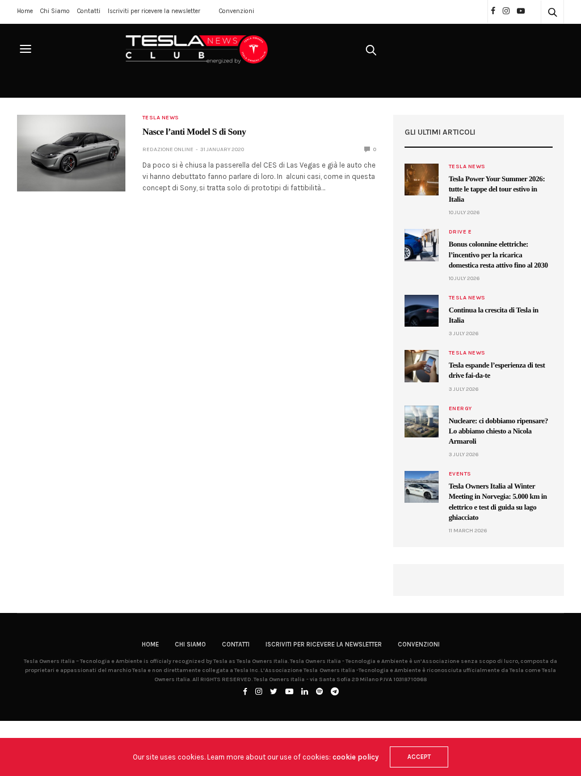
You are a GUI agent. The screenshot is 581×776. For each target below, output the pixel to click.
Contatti (88, 11)
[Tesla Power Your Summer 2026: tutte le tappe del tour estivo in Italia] (422, 179)
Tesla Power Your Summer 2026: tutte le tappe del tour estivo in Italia (497, 188)
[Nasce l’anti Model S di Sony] (71, 153)
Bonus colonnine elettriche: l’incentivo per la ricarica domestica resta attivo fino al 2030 (498, 254)
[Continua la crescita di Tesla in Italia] (422, 311)
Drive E (460, 232)
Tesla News (160, 117)
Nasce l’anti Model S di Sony (194, 132)
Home (25, 11)
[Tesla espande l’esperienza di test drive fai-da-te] (422, 366)
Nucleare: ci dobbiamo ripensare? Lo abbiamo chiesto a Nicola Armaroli (498, 430)
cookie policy (355, 757)
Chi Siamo (55, 11)
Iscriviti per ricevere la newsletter (154, 11)
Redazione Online (167, 149)
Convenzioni (236, 11)
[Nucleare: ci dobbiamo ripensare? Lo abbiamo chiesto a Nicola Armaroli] (422, 421)
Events (460, 474)
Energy (460, 408)
